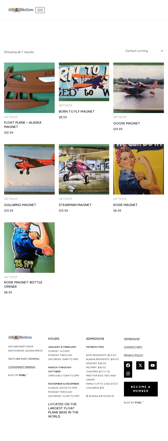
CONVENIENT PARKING (21, 367)
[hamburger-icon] (40, 10)
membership (132, 338)
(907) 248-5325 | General (24, 358)
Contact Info (133, 347)
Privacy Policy (133, 355)
